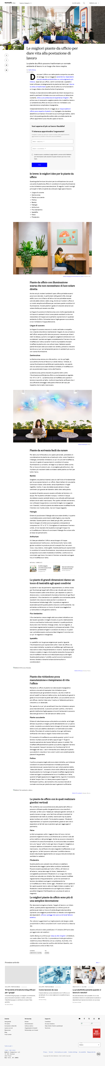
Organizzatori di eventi (31, 1028)
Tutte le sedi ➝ (9, 1046)
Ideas (13, 3)
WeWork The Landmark (77, 793)
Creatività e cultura (35, 952)
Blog (6, 1032)
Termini (51, 1052)
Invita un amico (29, 1026)
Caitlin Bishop (32, 70)
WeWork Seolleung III (82, 444)
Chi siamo (7, 1023)
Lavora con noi (9, 1028)
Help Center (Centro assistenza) (54, 1026)
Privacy (45, 1052)
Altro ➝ (98, 962)
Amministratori (29, 1023)
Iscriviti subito (76, 3)
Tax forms (47, 1028)
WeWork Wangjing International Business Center (73, 276)
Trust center (8, 1034)
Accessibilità (82, 1052)
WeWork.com (93, 3)
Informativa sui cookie (60, 1052)
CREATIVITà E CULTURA (79, 987)
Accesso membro (50, 1023)
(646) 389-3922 (10, 1050)
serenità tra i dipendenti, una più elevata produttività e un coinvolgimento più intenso (52, 79)
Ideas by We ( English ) (58, 936)
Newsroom (8, 1030)
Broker (27, 1021)
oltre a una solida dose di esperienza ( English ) (53, 98)
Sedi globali (8, 1021)
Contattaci (48, 1021)
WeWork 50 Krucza (78, 670)
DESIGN (47, 952)
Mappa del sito (91, 1052)
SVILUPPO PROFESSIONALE (12, 987)
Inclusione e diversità (10, 1026)
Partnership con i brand (31, 1030)
